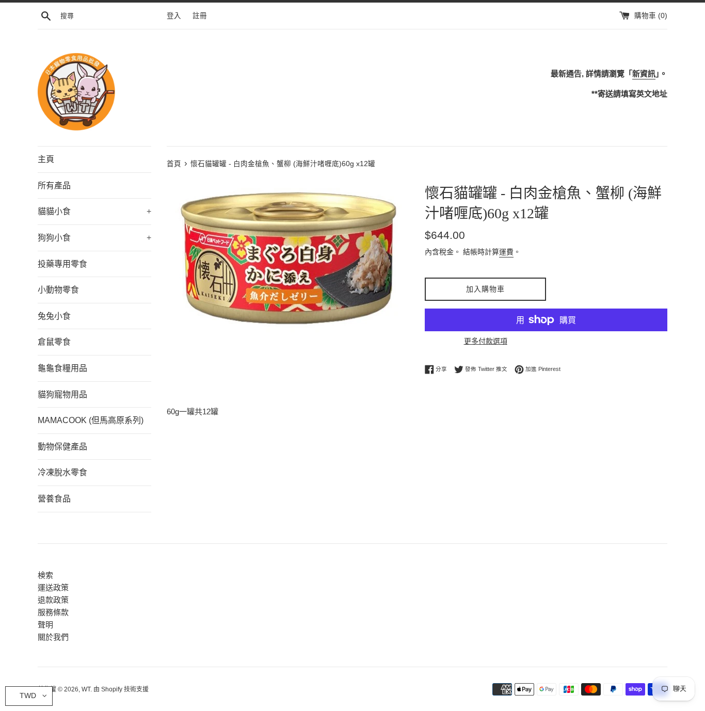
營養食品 (54, 498)
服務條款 (53, 612)
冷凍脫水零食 (62, 472)
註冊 (200, 16)
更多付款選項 (485, 341)
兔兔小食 (54, 316)
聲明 (45, 624)
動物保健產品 (62, 446)
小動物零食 (58, 289)
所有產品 (54, 185)
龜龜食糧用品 (62, 368)
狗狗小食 (94, 237)
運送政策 (53, 587)
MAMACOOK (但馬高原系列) (90, 420)
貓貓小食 (94, 211)
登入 (174, 16)
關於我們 (53, 637)
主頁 (46, 159)
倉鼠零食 (54, 341)
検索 (45, 575)
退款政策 (53, 599)
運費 (506, 252)
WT (86, 689)
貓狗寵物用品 (62, 394)
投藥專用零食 (62, 264)
